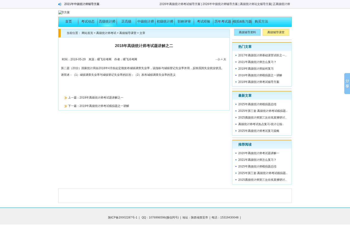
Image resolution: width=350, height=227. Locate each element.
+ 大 (223, 59)
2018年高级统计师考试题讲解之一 (101, 97)
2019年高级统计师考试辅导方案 (258, 82)
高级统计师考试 (107, 23)
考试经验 (203, 21)
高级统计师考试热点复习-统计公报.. (261, 124)
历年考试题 (223, 21)
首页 (68, 21)
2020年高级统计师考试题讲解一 (258, 153)
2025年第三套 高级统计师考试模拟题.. (262, 111)
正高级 (126, 21)
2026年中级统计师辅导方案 (220, 4)
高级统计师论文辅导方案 (255, 4)
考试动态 (88, 21)
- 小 (218, 59)
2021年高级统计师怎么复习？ (257, 62)
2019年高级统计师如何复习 (256, 68)
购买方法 (261, 21)
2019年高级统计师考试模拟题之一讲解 (104, 106)
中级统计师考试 (145, 23)
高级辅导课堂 (127, 33)
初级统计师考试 (165, 23)
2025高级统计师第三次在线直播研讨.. (262, 117)
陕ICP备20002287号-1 (122, 217)
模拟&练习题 (242, 21)
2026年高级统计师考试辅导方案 (180, 4)
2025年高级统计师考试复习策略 (258, 130)
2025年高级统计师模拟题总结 (257, 104)
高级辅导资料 (247, 32)
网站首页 (87, 33)
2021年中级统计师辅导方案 (82, 4)
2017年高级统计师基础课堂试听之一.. (262, 55)
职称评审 (184, 21)
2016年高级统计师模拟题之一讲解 (260, 75)
